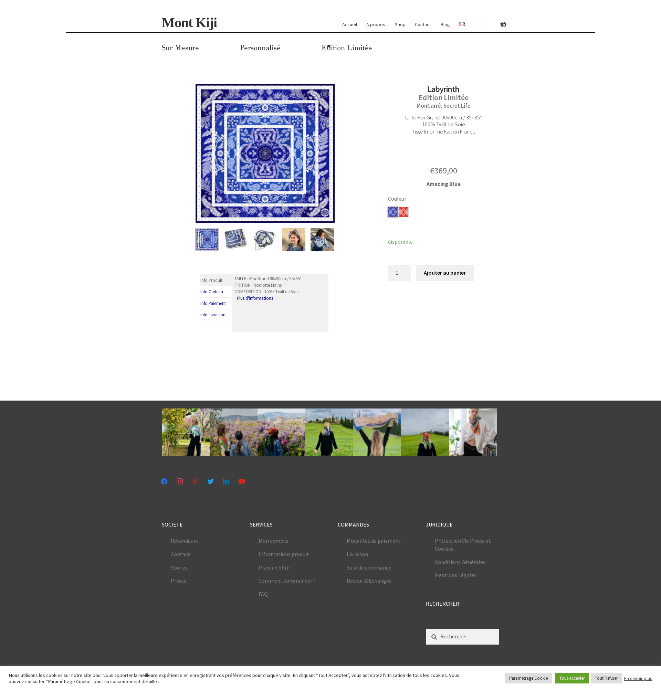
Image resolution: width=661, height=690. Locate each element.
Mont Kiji (189, 22)
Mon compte (273, 540)
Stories (179, 567)
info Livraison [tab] (212, 314)
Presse (179, 580)
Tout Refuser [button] (606, 678)
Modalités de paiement (374, 540)
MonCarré (429, 105)
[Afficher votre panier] (499, 20)
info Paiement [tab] (213, 303)
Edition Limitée (347, 48)
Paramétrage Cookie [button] (528, 678)
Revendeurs (184, 540)
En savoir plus (638, 678)
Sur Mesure (180, 48)
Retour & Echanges (369, 580)
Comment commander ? (287, 580)
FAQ (263, 594)
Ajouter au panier (445, 272)
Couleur (397, 198)
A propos (375, 24)
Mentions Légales (455, 575)
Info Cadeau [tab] (211, 291)
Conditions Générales (460, 562)
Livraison (357, 554)
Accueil (349, 24)
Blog (445, 24)
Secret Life (457, 105)
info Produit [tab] (211, 280)
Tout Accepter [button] (572, 678)
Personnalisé (260, 48)
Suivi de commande (369, 567)
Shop (400, 24)
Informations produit (284, 554)
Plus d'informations (255, 298)
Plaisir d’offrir (274, 567)
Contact (423, 24)
